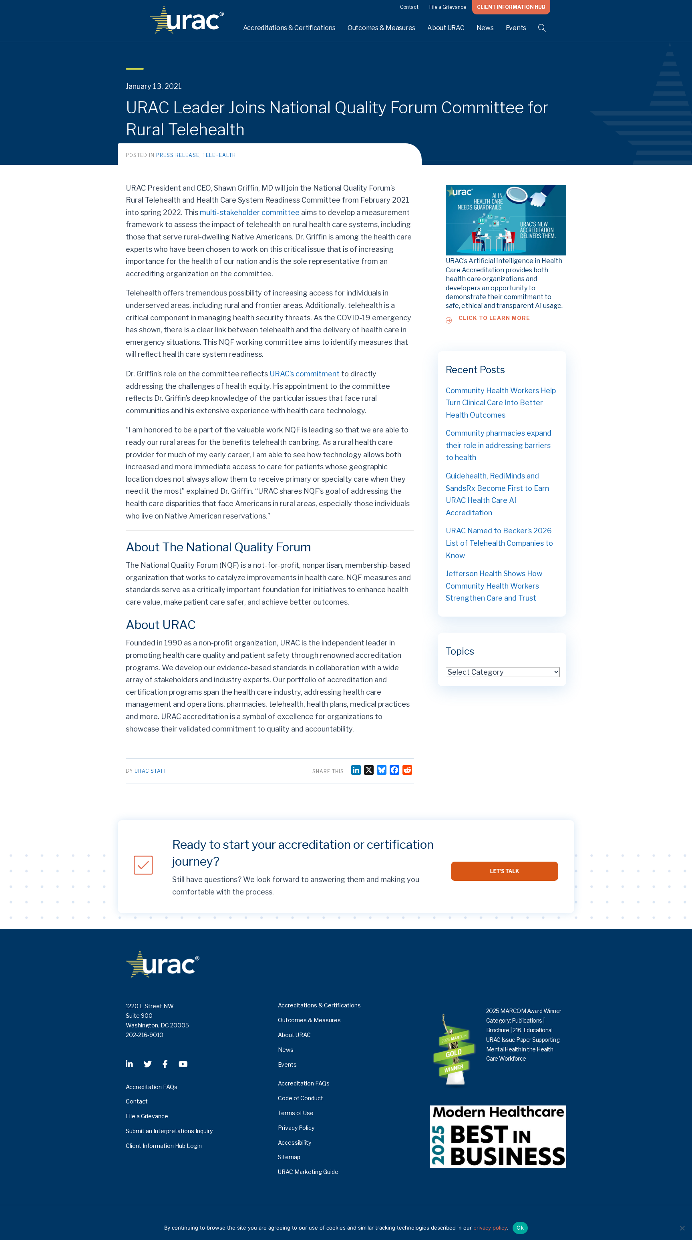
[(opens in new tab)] (498, 1136)
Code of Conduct (300, 1098)
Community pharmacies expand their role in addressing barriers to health (498, 445)
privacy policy (490, 1227)
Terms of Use (296, 1112)
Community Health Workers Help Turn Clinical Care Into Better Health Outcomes (501, 402)
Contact (409, 7)
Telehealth (219, 155)
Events (516, 28)
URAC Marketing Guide (308, 1171)
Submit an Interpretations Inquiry (169, 1130)
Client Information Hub (511, 7)
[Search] (537, 28)
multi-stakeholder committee (250, 212)
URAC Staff (151, 771)
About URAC (446, 28)
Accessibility (294, 1142)
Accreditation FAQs (151, 1086)
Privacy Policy (296, 1127)
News (485, 28)
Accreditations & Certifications (289, 28)
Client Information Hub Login (164, 1145)
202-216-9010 (144, 1034)
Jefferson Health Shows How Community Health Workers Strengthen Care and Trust (494, 585)
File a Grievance (447, 7)
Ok (520, 1227)
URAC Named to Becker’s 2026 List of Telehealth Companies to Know (499, 543)
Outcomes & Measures (381, 28)
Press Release (177, 155)
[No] (682, 1228)
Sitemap (289, 1157)
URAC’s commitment (305, 374)
